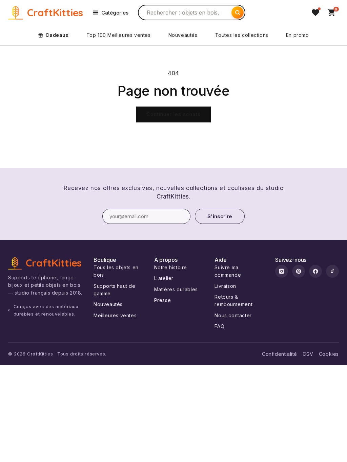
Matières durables (176, 289)
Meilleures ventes (115, 315)
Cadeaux (56, 35)
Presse (162, 300)
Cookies (329, 354)
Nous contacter (233, 315)
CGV (308, 354)
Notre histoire (170, 267)
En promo (297, 35)
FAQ (219, 326)
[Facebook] (315, 271)
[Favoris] (315, 12)
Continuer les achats (173, 114)
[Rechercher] (237, 12)
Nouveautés (183, 35)
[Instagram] (281, 271)
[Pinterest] (298, 271)
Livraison (225, 286)
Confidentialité (279, 354)
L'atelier (164, 278)
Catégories (114, 12)
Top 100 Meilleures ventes (118, 35)
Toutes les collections (241, 35)
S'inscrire (219, 216)
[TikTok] (332, 271)
